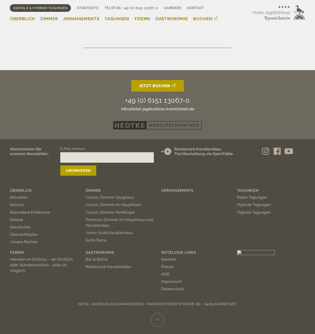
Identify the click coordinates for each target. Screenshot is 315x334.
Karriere (172, 8)
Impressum (171, 281)
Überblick (22, 18)
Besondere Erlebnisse (30, 212)
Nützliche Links (178, 252)
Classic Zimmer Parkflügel (110, 212)
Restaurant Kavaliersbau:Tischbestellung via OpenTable (203, 151)
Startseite (88, 8)
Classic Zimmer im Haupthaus (114, 204)
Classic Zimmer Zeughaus (110, 197)
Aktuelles (19, 197)
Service (17, 204)
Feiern (142, 18)
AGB (165, 274)
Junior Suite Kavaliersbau (109, 232)
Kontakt (195, 8)
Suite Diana (96, 240)
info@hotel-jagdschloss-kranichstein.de (157, 109)
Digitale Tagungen (253, 212)
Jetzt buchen (154, 85)
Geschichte (20, 227)
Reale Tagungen (252, 197)
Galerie (16, 219)
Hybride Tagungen (254, 204)
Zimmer (49, 18)
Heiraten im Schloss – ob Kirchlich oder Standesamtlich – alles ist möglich (41, 265)
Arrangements (81, 18)
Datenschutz (172, 288)
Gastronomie (172, 18)
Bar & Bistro (97, 259)
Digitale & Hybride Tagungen (40, 8)
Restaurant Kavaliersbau (108, 266)
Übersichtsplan (24, 234)
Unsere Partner (23, 241)
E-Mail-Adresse (72, 149)
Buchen (202, 18)
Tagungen (117, 18)
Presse (167, 266)
